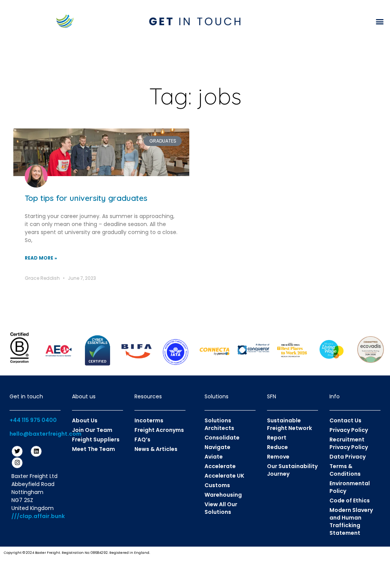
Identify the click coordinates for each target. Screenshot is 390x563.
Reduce (277, 447)
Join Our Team (92, 430)
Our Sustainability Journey (292, 470)
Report (276, 437)
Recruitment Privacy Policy (348, 443)
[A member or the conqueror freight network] (253, 349)
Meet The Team (93, 449)
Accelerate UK (224, 476)
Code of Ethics (349, 500)
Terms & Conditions (345, 470)
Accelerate (220, 466)
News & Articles (155, 449)
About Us (85, 420)
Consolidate (222, 437)
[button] (380, 21)
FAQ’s (142, 439)
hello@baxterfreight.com (46, 434)
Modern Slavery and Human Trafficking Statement (351, 521)
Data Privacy (347, 456)
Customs (217, 485)
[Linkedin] (36, 451)
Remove (278, 456)
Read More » (41, 258)
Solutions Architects (219, 424)
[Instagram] (17, 462)
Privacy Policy (348, 430)
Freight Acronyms (159, 430)
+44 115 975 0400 (33, 420)
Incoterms (148, 420)
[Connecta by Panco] (214, 351)
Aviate (214, 456)
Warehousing (223, 495)
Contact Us (345, 420)
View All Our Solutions (221, 508)
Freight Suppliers (96, 439)
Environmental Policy (349, 487)
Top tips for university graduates (86, 198)
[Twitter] (17, 451)
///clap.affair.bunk (38, 516)
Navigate (217, 447)
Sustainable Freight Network (289, 424)
